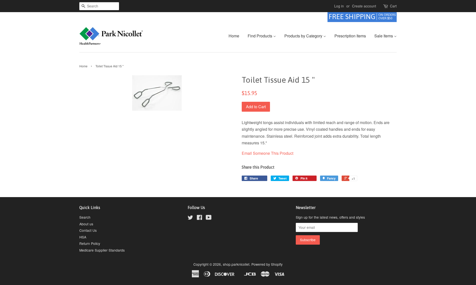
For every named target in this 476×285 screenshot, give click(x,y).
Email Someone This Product (267, 153)
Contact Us (88, 230)
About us (86, 223)
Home (234, 36)
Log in (339, 5)
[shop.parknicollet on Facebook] (199, 218)
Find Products (260, 36)
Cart (393, 5)
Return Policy (89, 243)
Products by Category (303, 36)
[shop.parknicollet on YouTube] (208, 218)
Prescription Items (350, 36)
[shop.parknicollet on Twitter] (190, 218)
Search (84, 217)
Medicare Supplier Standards (102, 250)
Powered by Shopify (267, 264)
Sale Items (384, 36)
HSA (82, 236)
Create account (364, 5)
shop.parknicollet (236, 264)
